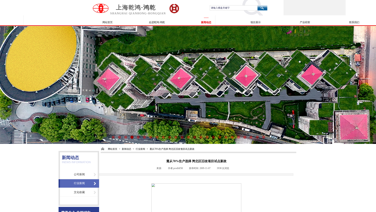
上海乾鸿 (128, 7)
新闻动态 (206, 22)
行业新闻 (140, 149)
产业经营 (305, 22)
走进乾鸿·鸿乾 (157, 22)
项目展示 (255, 22)
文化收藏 (79, 192)
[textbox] (234, 7)
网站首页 (107, 22)
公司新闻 (79, 174)
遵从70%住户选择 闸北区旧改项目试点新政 (172, 149)
